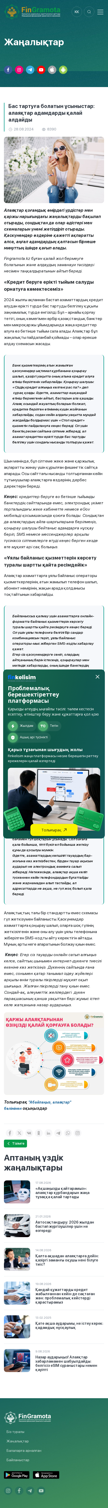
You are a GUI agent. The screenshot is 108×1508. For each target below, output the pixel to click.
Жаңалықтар (18, 1441)
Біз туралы (15, 1432)
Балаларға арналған (24, 1450)
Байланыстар (18, 1460)
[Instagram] (78, 1133)
